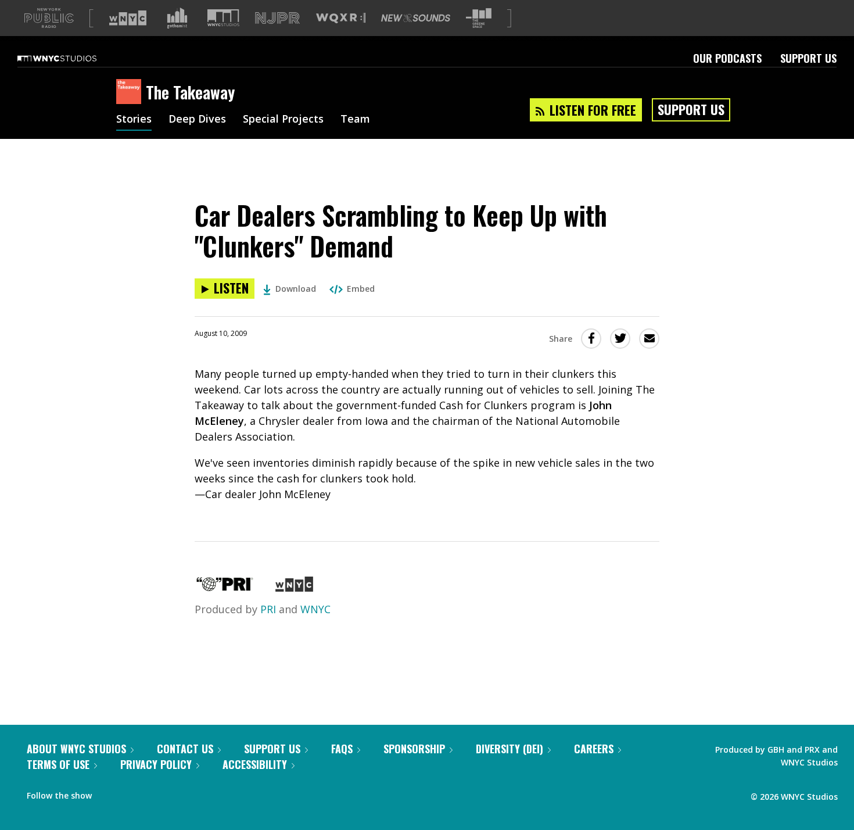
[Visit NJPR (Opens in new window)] (277, 18)
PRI (268, 609)
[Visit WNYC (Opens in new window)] (127, 18)
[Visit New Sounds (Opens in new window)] (415, 18)
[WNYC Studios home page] (71, 58)
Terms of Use (58, 764)
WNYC (315, 609)
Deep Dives (197, 120)
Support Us (808, 58)
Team (355, 120)
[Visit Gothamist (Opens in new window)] (177, 18)
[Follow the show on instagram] (153, 793)
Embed (361, 288)
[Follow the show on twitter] (131, 793)
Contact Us (185, 748)
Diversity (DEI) (509, 748)
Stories (134, 120)
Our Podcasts (727, 58)
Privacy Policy (156, 764)
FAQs (342, 748)
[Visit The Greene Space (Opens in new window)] (478, 18)
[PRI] (225, 588)
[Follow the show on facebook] (108, 793)
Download (295, 288)
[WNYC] (294, 588)
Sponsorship (414, 748)
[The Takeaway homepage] (131, 92)
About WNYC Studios (76, 748)
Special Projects (283, 120)
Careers (593, 748)
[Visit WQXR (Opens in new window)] (340, 18)
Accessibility (255, 764)
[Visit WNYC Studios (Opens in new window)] (223, 17)
